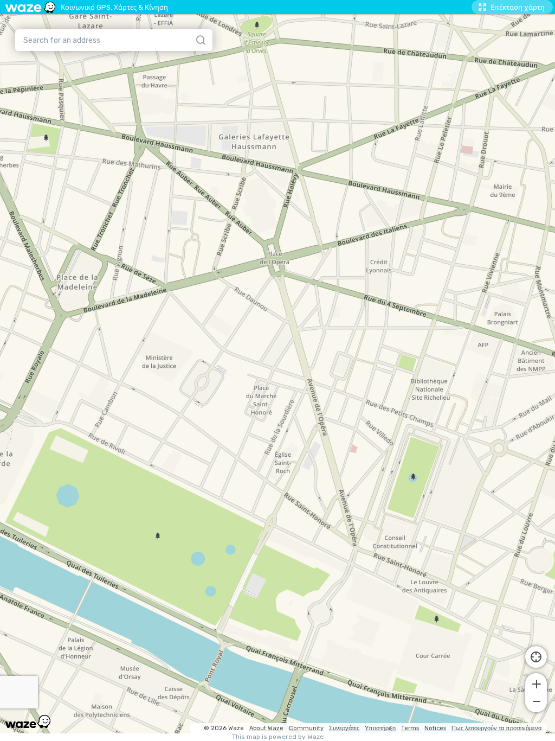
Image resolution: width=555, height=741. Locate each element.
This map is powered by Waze (278, 736)
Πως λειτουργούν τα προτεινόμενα (496, 728)
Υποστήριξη (380, 728)
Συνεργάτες (344, 728)
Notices (435, 728)
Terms (410, 728)
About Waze (266, 728)
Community (306, 728)
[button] (536, 683)
